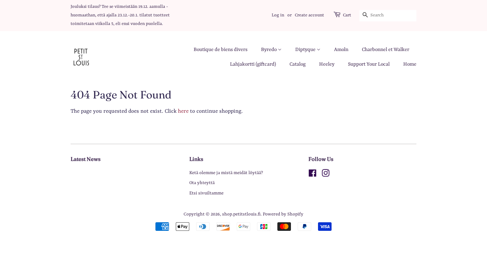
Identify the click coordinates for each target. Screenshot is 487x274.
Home (409, 64)
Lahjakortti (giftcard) (253, 64)
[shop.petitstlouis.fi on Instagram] (325, 175)
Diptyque (306, 49)
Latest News (86, 159)
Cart (347, 15)
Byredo (269, 49)
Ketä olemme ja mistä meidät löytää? (226, 173)
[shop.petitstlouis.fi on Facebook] (312, 175)
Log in (278, 15)
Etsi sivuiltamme (206, 193)
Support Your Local (369, 64)
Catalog (297, 64)
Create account (309, 15)
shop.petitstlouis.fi (241, 214)
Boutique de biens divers (220, 49)
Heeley (326, 64)
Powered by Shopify (283, 214)
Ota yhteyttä (202, 183)
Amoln (341, 49)
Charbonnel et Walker (385, 49)
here (183, 111)
